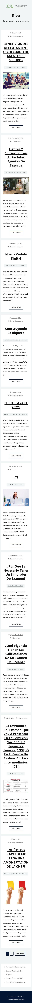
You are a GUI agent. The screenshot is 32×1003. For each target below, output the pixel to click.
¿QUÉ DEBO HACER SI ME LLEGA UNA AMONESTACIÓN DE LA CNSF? (16, 858)
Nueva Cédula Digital (16, 256)
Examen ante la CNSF (15, 484)
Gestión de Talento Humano (15, 67)
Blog (16, 16)
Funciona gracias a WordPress (15, 996)
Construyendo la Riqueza (16, 330)
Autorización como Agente (15, 265)
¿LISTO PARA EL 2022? (16, 405)
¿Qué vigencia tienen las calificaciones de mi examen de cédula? (16, 653)
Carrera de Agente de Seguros (15, 340)
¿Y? (16, 477)
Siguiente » (20, 953)
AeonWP (21, 999)
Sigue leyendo (17, 128)
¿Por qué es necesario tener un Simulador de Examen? (16, 572)
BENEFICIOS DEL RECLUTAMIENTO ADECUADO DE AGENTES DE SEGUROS (16, 52)
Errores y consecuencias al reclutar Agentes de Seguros (16, 157)
